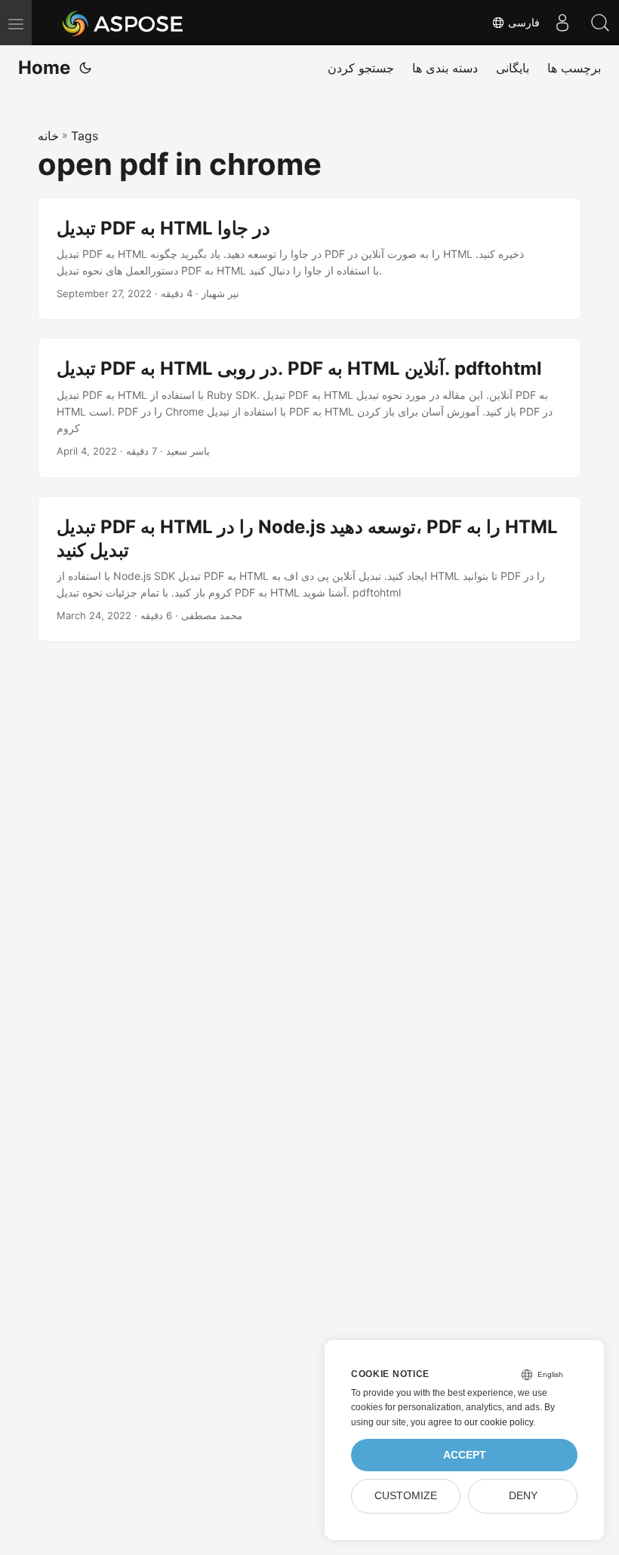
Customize (405, 1495)
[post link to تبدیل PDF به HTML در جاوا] (309, 259)
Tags (84, 135)
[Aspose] (123, 22)
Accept (464, 1455)
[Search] (600, 22)
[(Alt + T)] (85, 67)
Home (44, 67)
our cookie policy (498, 1422)
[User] (562, 22)
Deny (523, 1495)
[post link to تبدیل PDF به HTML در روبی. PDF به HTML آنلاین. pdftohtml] (309, 408)
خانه (48, 135)
